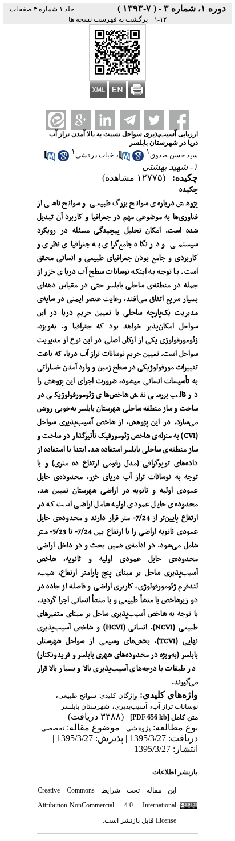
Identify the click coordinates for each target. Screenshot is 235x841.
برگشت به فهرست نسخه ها (108, 19)
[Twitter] (154, 120)
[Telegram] (130, 120)
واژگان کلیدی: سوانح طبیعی (97, 696)
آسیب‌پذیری (131, 706)
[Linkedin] (105, 120)
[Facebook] (179, 120)
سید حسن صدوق (174, 155)
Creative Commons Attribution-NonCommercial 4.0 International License (107, 805)
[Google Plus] (81, 120)
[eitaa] (56, 120)
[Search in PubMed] (124, 159)
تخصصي (52, 728)
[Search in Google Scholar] (138, 159)
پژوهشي (138, 728)
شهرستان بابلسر (85, 706)
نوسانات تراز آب (175, 706)
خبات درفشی (94, 155)
